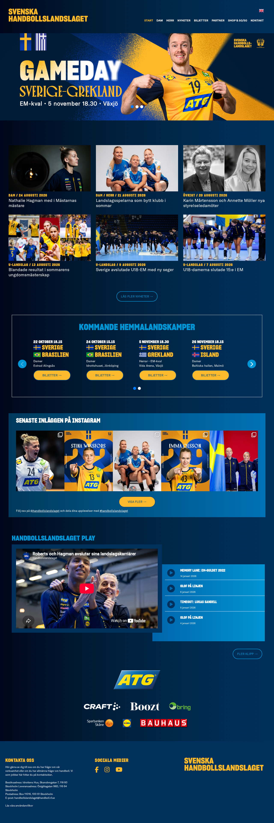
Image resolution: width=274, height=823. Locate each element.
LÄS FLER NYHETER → (137, 296)
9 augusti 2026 (132, 265)
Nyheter (184, 20)
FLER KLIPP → (247, 654)
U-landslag (18, 265)
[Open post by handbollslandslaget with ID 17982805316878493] (137, 461)
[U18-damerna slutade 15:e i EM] (224, 238)
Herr (170, 20)
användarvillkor (24, 805)
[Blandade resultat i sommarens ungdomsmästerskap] (50, 238)
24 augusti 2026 (33, 195)
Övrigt (189, 195)
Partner (218, 20)
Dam (12, 195)
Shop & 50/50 (237, 20)
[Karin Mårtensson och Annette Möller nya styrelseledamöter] (224, 168)
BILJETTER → (52, 375)
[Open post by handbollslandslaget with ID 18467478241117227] (40, 461)
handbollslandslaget (40, 434)
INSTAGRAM (86, 421)
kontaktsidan (44, 774)
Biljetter (201, 20)
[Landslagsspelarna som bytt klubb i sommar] (137, 168)
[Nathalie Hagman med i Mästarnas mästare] (50, 168)
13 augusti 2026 (46, 265)
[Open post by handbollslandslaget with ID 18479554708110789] (234, 461)
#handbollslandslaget (114, 510)
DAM (159, 20)
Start (148, 20)
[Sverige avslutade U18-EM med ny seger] (137, 238)
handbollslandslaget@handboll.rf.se (34, 797)
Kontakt (257, 20)
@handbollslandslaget (45, 510)
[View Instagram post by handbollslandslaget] (60, 487)
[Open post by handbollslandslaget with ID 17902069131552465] (88, 461)
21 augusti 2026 (132, 195)
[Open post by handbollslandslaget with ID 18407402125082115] (185, 461)
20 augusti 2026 (213, 195)
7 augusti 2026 (220, 265)
